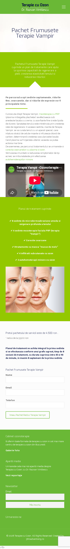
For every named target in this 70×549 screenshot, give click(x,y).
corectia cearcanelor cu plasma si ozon (25, 149)
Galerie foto (13, 450)
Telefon (10, 400)
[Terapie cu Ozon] (35, 7)
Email (9, 387)
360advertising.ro (35, 539)
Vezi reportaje (14, 475)
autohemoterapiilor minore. (19, 159)
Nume (9, 375)
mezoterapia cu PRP (49, 114)
